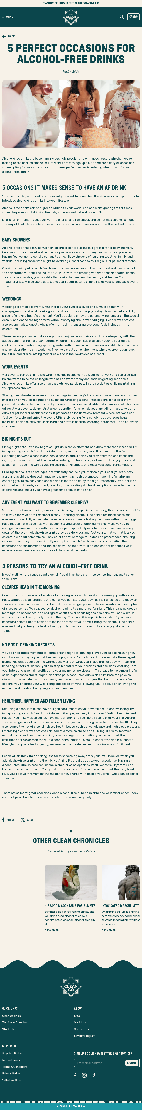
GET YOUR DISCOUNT (43, 580)
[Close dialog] (122, 523)
